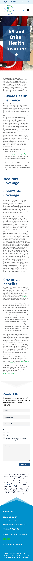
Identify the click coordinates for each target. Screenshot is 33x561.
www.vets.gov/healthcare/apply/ (16, 154)
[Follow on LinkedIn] (8, 539)
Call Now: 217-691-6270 (17, 2)
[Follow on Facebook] (4, 539)
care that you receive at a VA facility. (16, 362)
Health (8, 432)
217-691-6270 (13, 517)
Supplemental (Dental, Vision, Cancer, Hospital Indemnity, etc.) (16, 439)
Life (7, 435)
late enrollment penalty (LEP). (14, 372)
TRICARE (24, 296)
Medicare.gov (11, 485)
